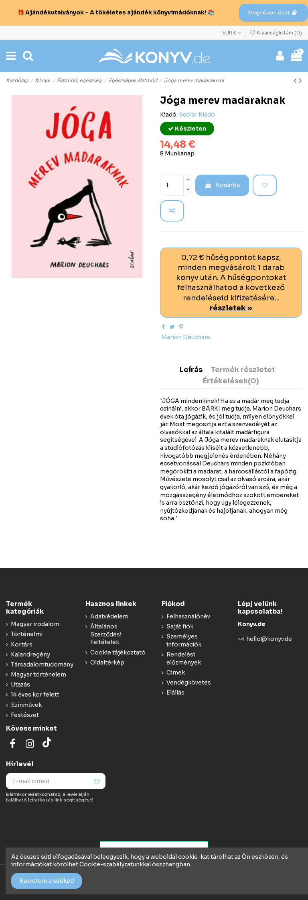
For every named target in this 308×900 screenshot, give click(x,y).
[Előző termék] (296, 80)
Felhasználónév (188, 616)
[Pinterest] (181, 326)
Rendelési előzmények (183, 658)
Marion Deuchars (185, 337)
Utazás (20, 684)
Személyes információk (183, 640)
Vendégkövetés (188, 682)
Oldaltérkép (107, 662)
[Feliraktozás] (96, 781)
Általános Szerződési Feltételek (106, 634)
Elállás (175, 692)
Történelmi (27, 634)
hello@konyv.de (269, 638)
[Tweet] (172, 326)
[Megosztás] (163, 326)
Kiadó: (169, 114)
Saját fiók (179, 626)
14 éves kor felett (35, 694)
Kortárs (21, 644)
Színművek (26, 705)
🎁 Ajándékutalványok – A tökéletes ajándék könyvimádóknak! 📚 (115, 12)
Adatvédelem (109, 616)
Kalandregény (30, 654)
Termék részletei (242, 370)
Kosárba (228, 185)
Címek (175, 672)
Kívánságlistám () (278, 33)
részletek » (231, 307)
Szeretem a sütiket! (46, 880)
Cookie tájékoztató (118, 652)
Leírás (191, 370)
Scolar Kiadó (197, 114)
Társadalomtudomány (42, 664)
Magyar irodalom (35, 624)
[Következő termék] (300, 80)
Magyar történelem (38, 674)
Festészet (25, 715)
